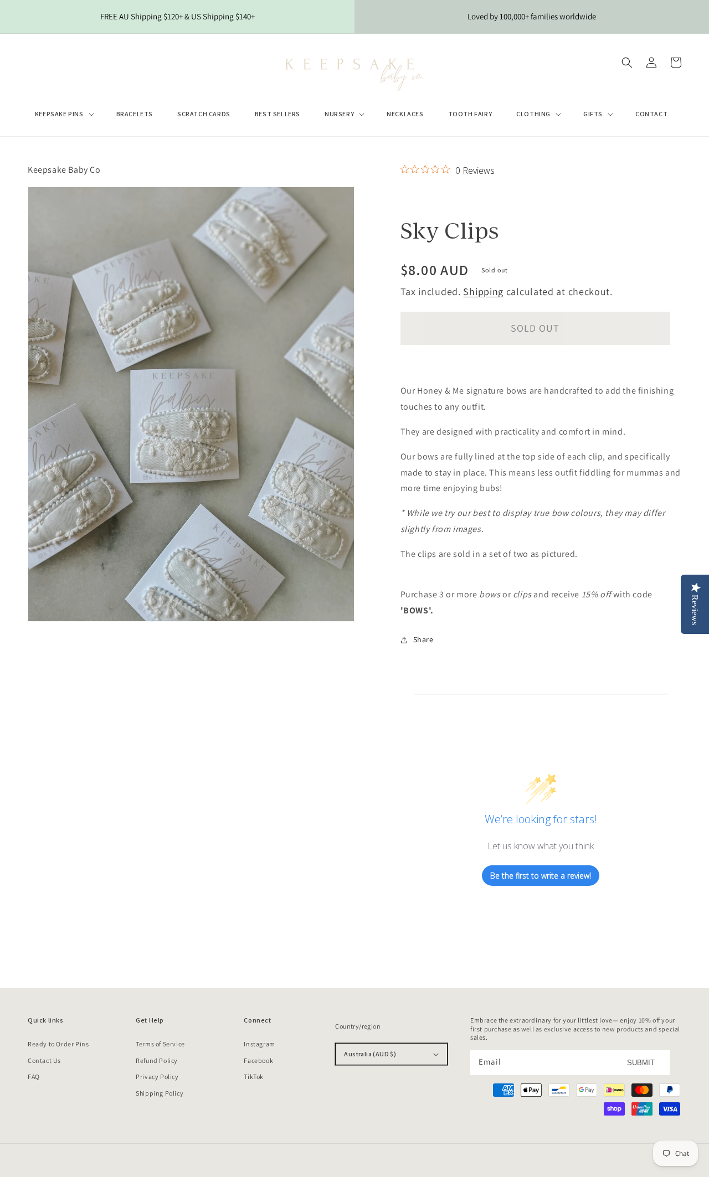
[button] (63, 114)
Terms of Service (160, 1044)
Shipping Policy (159, 1093)
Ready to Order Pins (58, 1044)
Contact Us (44, 1060)
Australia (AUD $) (370, 1054)
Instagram (259, 1044)
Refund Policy (157, 1060)
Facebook (258, 1060)
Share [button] (423, 639)
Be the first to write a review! (540, 875)
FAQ (34, 1076)
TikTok (254, 1076)
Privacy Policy (157, 1076)
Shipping (483, 291)
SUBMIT (641, 1063)
